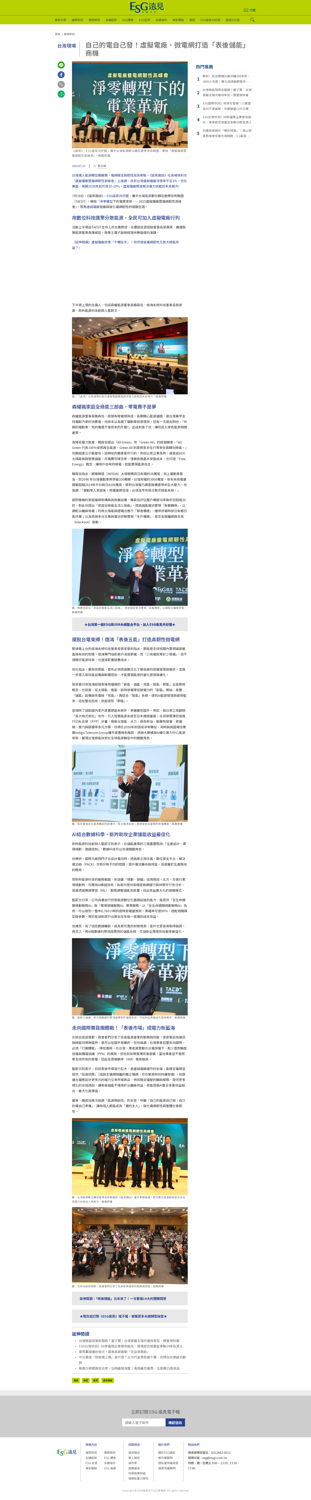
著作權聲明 (165, 1458)
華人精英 (134, 1458)
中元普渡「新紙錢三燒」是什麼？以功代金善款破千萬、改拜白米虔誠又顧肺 (132, 1360)
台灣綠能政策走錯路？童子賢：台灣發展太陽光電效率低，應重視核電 (129, 1340)
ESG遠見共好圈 (210, 20)
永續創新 (111, 20)
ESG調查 (128, 20)
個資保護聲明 (166, 1468)
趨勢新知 (77, 20)
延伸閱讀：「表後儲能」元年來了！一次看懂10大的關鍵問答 (123, 1298)
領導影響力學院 (138, 1478)
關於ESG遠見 (166, 1452)
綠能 (85, 1380)
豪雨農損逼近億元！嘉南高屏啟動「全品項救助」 (114, 1351)
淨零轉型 (106, 201)
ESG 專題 (110, 1468)
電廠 (76, 1380)
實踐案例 (94, 20)
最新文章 (60, 20)
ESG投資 (144, 20)
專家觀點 (178, 20)
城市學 (132, 1463)
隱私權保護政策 (168, 1463)
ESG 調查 (110, 1458)
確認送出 (175, 1422)
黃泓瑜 (102, 166)
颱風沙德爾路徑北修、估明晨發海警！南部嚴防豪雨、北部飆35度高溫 (129, 1368)
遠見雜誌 (134, 1452)
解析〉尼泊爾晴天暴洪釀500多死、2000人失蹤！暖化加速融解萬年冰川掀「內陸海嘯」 (227, 79)
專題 (192, 20)
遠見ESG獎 (233, 20)
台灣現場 (66, 45)
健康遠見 (134, 1468)
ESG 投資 (91, 1463)
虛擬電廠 (93, 206)
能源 (148, 195)
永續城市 (161, 20)
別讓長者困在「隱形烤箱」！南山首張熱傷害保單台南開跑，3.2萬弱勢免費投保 (227, 133)
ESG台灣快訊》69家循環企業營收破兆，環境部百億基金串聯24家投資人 (131, 1346)
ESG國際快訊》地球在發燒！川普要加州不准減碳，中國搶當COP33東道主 (227, 106)
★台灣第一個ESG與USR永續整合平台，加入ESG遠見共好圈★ (129, 624)
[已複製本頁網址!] (61, 88)
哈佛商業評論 (137, 1473)
